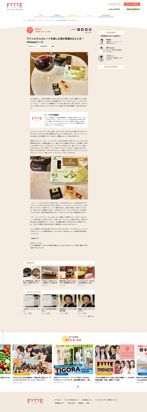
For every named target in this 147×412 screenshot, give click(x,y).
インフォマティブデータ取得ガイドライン (106, 400)
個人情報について (87, 400)
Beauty (90, 15)
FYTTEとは (58, 400)
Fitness (57, 15)
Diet (41, 15)
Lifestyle (106, 15)
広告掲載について (59, 403)
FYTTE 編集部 (54, 115)
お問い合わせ (71, 403)
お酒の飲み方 (44, 46)
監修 (88, 403)
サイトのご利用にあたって (71, 400)
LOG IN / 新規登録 (132, 4)
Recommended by (83, 316)
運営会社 (81, 403)
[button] (69, 386)
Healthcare (73, 15)
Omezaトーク (32, 46)
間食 (53, 46)
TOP (24, 20)
